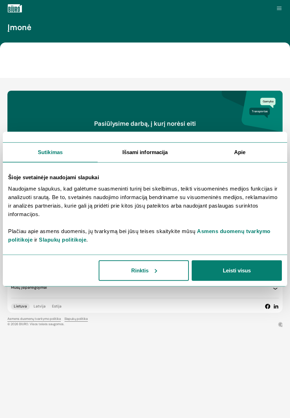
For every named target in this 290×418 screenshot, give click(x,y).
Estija (57, 306)
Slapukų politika (76, 319)
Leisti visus (237, 270)
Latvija (40, 306)
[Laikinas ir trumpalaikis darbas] (14, 8)
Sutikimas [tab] (50, 152)
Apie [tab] (239, 152)
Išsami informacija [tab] (145, 152)
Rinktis (140, 270)
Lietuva (20, 306)
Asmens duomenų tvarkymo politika (34, 319)
